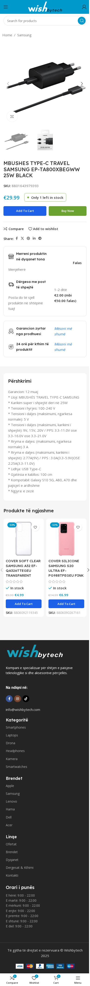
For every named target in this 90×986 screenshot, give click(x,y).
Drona (10, 743)
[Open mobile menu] (5, 6)
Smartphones (16, 727)
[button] (8, 83)
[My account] (84, 6)
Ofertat (11, 844)
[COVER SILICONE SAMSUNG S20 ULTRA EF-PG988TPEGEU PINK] (66, 538)
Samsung (24, 35)
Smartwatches (16, 766)
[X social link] (22, 238)
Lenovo (11, 801)
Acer (9, 825)
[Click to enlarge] (12, 116)
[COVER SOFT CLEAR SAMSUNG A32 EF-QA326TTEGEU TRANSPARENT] (24, 538)
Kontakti (12, 875)
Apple (10, 786)
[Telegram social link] (40, 238)
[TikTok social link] (25, 698)
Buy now (67, 211)
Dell (9, 817)
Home (7, 35)
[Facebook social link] (16, 238)
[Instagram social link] (17, 698)
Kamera (12, 759)
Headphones (15, 751)
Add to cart (25, 211)
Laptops (12, 735)
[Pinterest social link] (28, 238)
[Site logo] (45, 6)
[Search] (82, 21)
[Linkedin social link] (34, 238)
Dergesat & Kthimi (19, 867)
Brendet (12, 852)
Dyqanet (12, 860)
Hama (10, 809)
